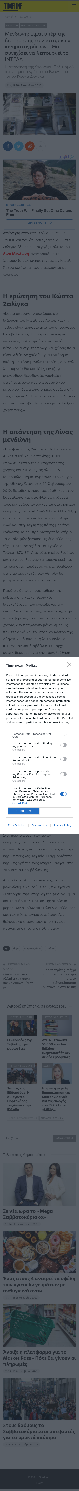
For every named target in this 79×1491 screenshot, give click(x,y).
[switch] (63, 745)
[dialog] (39, 745)
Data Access (39, 825)
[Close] (71, 666)
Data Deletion (16, 825)
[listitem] (39, 735)
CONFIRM (23, 811)
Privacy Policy (62, 825)
